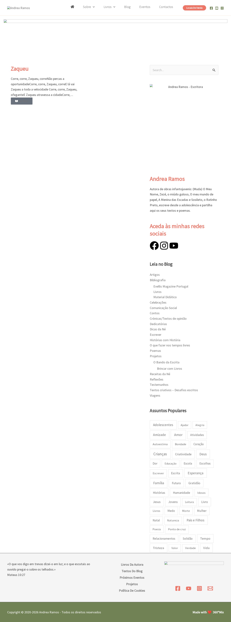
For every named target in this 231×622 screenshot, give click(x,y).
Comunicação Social (163, 308)
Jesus (157, 502)
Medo (171, 511)
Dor (155, 463)
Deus (203, 454)
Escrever (155, 334)
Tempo (205, 538)
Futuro (176, 483)
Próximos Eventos (132, 577)
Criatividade (183, 454)
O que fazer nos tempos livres (170, 345)
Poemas (155, 351)
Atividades (197, 435)
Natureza (173, 520)
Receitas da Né (160, 374)
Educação (170, 463)
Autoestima (160, 444)
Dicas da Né (158, 329)
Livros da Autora (132, 564)
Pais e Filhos (195, 520)
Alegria (199, 425)
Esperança (195, 473)
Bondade (180, 444)
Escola (188, 463)
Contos (155, 313)
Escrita (175, 473)
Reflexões (156, 379)
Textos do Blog (132, 571)
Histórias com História (165, 340)
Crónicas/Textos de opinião (168, 318)
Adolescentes (163, 425)
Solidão (188, 539)
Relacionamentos (164, 539)
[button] (93, 7)
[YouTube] (188, 588)
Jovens (173, 502)
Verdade (190, 548)
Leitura (189, 502)
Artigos (155, 275)
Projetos (156, 356)
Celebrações (158, 302)
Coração (198, 444)
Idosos (201, 492)
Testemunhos (159, 385)
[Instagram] (222, 8)
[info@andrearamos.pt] (210, 588)
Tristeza (158, 548)
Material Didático (165, 297)
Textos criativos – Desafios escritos (174, 390)
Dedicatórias (158, 324)
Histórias (159, 493)
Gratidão (194, 483)
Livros (157, 292)
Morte (186, 511)
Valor (174, 548)
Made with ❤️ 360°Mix (208, 612)
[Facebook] (211, 8)
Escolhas (205, 463)
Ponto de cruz (177, 529)
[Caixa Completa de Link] (46, 85)
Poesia (156, 529)
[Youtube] (216, 8)
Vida (206, 548)
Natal (156, 520)
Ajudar (184, 425)
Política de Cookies (132, 590)
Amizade (159, 435)
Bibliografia (157, 280)
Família (158, 483)
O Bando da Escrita (166, 362)
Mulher (201, 511)
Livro (204, 502)
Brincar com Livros (169, 368)
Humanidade (181, 493)
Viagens (155, 395)
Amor (178, 434)
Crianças (160, 454)
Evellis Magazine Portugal (170, 286)
